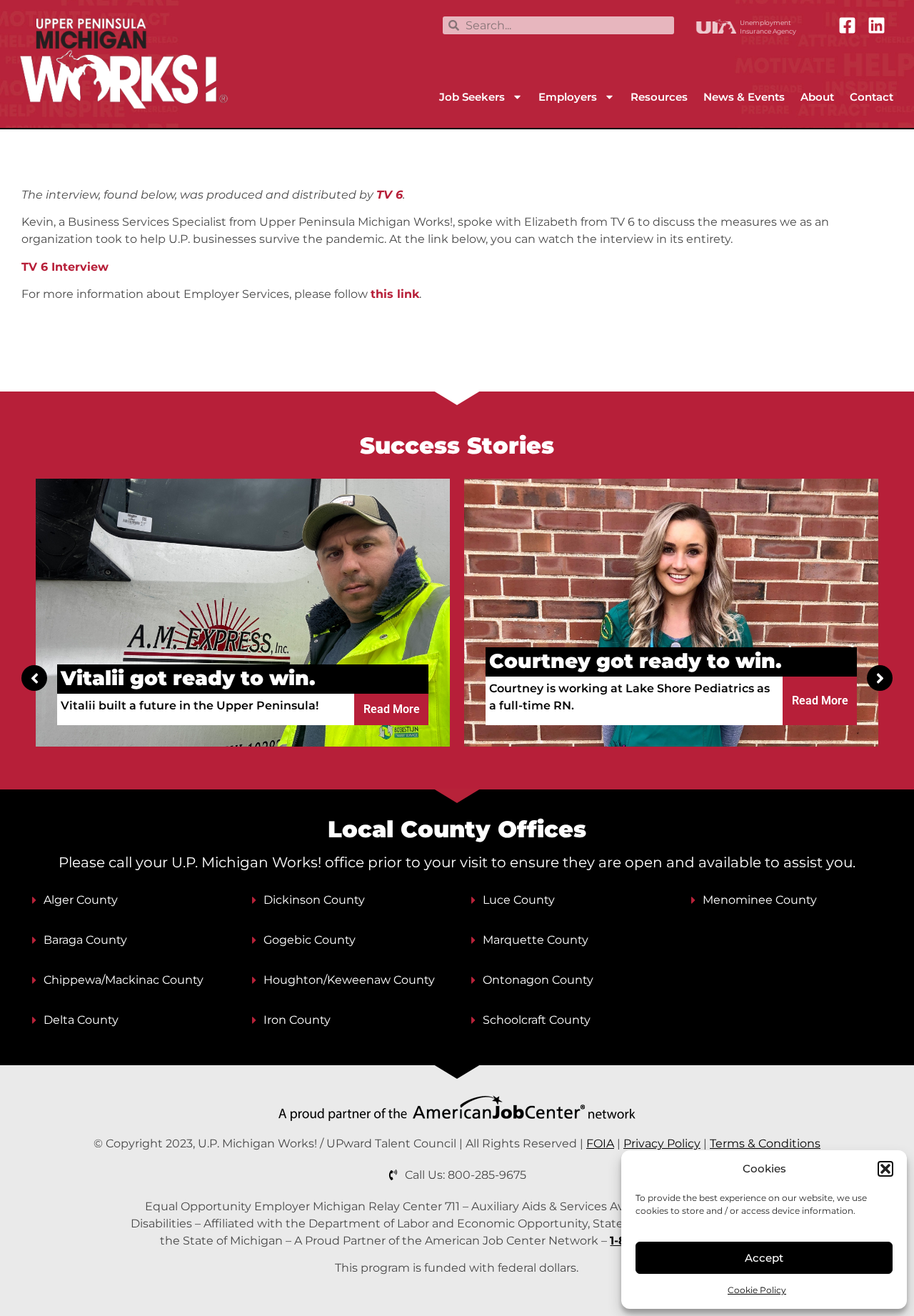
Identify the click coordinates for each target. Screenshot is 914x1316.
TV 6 (389, 194)
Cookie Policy (757, 1290)
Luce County (519, 900)
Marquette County (535, 940)
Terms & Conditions (765, 1143)
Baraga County (85, 940)
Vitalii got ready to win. (188, 678)
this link (395, 294)
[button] (885, 1169)
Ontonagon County (538, 980)
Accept (764, 1258)
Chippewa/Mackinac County (124, 980)
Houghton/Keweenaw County (349, 980)
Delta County (81, 1020)
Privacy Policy (661, 1143)
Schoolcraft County (537, 1020)
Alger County (81, 900)
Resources (659, 97)
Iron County (297, 1020)
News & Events (744, 97)
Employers (567, 97)
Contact (871, 97)
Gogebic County (309, 940)
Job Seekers (472, 97)
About (817, 97)
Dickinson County (314, 900)
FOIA (600, 1143)
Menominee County (760, 900)
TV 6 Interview (65, 267)
